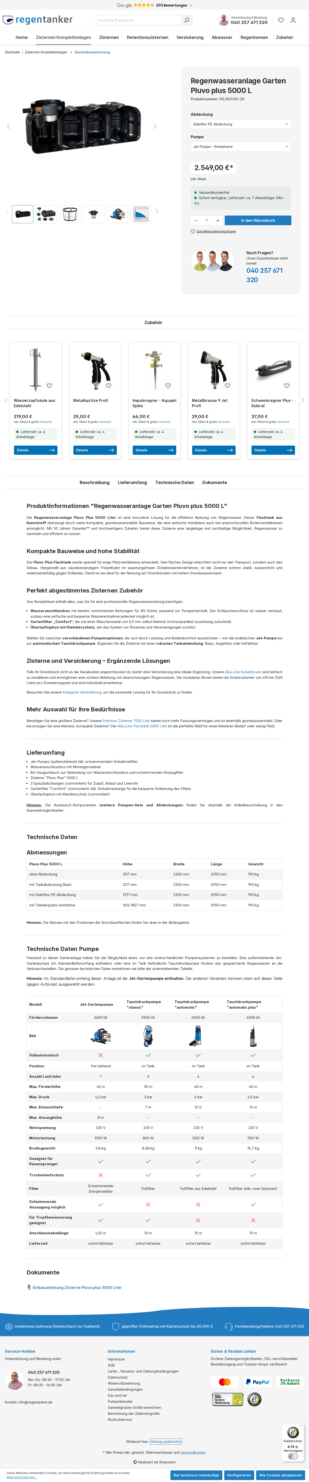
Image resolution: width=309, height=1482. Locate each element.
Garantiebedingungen (125, 1389)
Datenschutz (118, 1377)
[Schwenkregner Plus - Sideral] (273, 370)
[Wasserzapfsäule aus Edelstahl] (36, 370)
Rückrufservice (120, 1419)
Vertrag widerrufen (165, 1441)
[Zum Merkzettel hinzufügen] (49, 385)
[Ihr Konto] (293, 20)
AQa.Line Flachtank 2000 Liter (142, 726)
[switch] (293, 1456)
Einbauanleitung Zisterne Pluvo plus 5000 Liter (77, 1287)
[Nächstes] (155, 126)
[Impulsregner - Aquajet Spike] (154, 370)
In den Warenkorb (258, 220)
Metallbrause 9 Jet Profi (209, 403)
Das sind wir (117, 1395)
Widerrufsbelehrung (124, 1383)
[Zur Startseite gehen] (37, 20)
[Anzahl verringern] (195, 220)
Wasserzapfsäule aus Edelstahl (34, 403)
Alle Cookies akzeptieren (280, 1475)
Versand (45, 422)
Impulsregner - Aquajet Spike (154, 403)
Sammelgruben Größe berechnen (134, 1407)
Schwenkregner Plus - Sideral (272, 403)
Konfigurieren (239, 1475)
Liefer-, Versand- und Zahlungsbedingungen (143, 1371)
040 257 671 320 (249, 22)
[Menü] (301, 1427)
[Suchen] (187, 20)
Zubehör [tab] (153, 322)
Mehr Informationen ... (22, 1477)
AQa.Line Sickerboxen (243, 672)
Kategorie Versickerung (82, 692)
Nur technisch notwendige (196, 1475)
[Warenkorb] (302, 18)
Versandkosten (193, 1452)
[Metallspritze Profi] (95, 370)
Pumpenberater (120, 1401)
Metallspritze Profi (90, 400)
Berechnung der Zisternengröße (134, 1413)
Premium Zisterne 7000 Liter (126, 720)
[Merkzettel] (282, 20)
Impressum (116, 1359)
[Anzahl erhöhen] (218, 220)
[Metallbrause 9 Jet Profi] (214, 370)
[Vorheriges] (8, 126)
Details (23, 450)
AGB (111, 1365)
